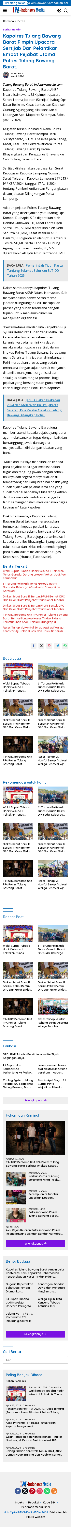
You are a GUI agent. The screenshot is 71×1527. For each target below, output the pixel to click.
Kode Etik (49, 1502)
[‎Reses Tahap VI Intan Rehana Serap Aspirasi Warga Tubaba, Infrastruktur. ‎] (53, 1006)
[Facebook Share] (33, 646)
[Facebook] (18, 1491)
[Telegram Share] (57, 646)
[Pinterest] (32, 1491)
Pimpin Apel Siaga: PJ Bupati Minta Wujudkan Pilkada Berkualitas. (52, 1083)
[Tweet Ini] (41, 646)
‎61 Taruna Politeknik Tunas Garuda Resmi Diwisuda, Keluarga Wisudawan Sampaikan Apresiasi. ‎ (31, 587)
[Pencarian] (66, 10)
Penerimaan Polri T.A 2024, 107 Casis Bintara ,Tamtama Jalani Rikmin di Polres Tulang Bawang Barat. (35, 1410)
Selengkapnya (34, 1100)
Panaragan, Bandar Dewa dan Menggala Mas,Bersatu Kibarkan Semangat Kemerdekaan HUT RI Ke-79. (51, 1287)
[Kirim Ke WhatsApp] (65, 646)
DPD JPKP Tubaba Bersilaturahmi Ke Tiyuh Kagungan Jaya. (31, 1056)
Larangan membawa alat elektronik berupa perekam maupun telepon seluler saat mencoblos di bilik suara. (52, 1069)
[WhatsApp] (47, 1491)
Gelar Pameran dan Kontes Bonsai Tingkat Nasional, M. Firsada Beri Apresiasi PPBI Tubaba (34, 1438)
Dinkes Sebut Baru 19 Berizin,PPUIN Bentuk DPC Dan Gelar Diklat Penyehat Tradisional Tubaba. (33, 607)
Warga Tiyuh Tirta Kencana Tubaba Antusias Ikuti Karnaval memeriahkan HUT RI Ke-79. (50, 1302)
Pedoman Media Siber (35, 1507)
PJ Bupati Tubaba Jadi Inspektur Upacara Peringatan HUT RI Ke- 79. (19, 1302)
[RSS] (54, 1491)
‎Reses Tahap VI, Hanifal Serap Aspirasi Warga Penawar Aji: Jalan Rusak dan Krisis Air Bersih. (33, 629)
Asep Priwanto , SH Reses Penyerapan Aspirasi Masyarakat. (31, 1424)
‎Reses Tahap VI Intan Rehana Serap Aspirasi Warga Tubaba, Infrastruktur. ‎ (53, 1022)
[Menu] (5, 10)
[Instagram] (39, 1491)
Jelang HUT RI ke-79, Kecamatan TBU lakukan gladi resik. (19, 1317)
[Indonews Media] (28, 10)
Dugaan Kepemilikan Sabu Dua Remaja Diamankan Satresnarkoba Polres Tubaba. (19, 1287)
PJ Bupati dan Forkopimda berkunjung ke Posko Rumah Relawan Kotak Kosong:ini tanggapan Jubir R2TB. (18, 1069)
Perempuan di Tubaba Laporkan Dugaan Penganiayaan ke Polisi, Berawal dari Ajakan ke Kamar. (44, 1195)
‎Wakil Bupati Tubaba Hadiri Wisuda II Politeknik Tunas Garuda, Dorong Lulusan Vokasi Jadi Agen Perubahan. (35, 574)
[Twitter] (25, 1491)
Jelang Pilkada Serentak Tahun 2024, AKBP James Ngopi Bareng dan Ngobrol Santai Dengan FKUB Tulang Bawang (34, 1452)
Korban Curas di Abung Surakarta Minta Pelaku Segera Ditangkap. (44, 1177)
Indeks (19, 1502)
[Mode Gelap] (59, 10)
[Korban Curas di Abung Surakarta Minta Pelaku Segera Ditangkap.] (16, 1179)
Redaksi (33, 1502)
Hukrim (16, 29)
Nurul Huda (17, 73)
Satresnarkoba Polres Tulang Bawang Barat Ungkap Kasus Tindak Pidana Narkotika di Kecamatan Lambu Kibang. (46, 1213)
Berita (7, 29)
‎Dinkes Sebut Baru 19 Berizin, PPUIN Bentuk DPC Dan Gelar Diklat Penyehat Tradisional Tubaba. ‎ (34, 598)
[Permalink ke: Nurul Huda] (6, 75)
